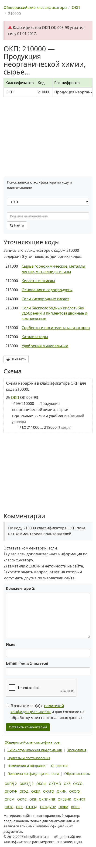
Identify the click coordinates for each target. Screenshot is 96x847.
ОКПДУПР (48, 807)
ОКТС (9, 807)
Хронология (76, 750)
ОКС (19, 807)
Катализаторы (35, 336)
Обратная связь (77, 773)
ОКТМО (55, 783)
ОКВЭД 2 (27, 783)
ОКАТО (48, 791)
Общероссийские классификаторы (32, 742)
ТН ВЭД (31, 807)
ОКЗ (67, 783)
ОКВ (32, 799)
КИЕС (75, 807)
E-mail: (27, 663)
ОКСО (77, 783)
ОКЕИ (35, 791)
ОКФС (22, 799)
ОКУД (24, 791)
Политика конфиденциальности (33, 773)
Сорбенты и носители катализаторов (56, 327)
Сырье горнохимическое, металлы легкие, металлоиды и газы (53, 269)
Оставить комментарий (28, 727)
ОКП (15, 397)
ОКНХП (79, 799)
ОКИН (61, 791)
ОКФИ (63, 807)
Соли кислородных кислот (45, 298)
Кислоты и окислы (38, 280)
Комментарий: (20, 588)
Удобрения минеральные (45, 345)
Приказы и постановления (28, 758)
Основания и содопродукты (47, 289)
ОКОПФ (11, 791)
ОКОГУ (74, 791)
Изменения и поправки (26, 765)
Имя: (10, 644)
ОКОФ (41, 783)
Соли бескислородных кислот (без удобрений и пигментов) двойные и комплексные (54, 313)
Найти (18, 225)
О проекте (59, 765)
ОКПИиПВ (47, 799)
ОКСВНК (64, 799)
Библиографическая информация (34, 750)
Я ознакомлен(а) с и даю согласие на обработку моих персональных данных (47, 711)
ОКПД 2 (11, 783)
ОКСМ (9, 799)
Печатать (18, 359)
